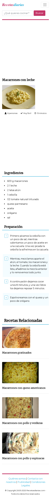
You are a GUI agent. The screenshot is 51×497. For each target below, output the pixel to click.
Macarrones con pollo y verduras (22, 423)
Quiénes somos (17, 478)
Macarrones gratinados (16, 352)
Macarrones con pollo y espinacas (23, 458)
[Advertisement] (25, 48)
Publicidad (24, 482)
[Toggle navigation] (45, 5)
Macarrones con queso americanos (23, 388)
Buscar (39, 13)
